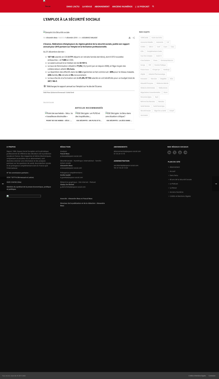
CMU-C (151, 47)
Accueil (172, 171)
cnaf (158, 47)
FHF (150, 65)
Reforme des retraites (148, 102)
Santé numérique (158, 106)
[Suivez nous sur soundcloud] (185, 153)
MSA (171, 79)
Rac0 (156, 97)
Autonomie (159, 42)
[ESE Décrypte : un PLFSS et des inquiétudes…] (89, 115)
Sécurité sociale (48, 102)
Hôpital (143, 74)
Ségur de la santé (160, 111)
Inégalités (163, 79)
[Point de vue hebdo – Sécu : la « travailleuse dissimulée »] (59, 115)
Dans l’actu (73, 6)
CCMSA (143, 47)
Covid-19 (159, 56)
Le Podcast (143, 6)
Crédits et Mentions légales (197, 376)
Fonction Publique (160, 65)
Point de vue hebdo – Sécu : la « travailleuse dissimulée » (59, 120)
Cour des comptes (147, 56)
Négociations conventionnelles (150, 92)
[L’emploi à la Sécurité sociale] (89, 32)
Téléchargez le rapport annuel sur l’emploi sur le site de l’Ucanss (74, 86)
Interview (154, 79)
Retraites (161, 102)
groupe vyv (156, 70)
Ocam (165, 92)
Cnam (165, 47)
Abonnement (102, 6)
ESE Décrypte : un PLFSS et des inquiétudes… (90, 120)
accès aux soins (157, 38)
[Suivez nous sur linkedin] (169, 153)
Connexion (212, 376)
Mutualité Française (147, 83)
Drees (155, 60)
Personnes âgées (146, 97)
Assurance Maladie (147, 42)
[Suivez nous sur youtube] (180, 153)
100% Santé (144, 38)
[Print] (129, 37)
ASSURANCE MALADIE (89, 38)
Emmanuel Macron (167, 60)
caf (168, 42)
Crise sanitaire (145, 60)
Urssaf (171, 111)
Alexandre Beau (51, 38)
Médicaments (163, 88)
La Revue (87, 6)
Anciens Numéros (122, 6)
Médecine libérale (162, 83)
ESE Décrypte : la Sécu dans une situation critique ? (120, 120)
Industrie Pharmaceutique (157, 74)
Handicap (166, 70)
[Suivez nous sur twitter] (174, 153)
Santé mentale (145, 106)
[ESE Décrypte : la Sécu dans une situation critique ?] (119, 115)
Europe (143, 65)
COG (142, 51)
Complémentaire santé (154, 51)
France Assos (145, 70)
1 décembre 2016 (71, 38)
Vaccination (144, 115)
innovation (144, 79)
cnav (172, 47)
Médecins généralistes (148, 88)
